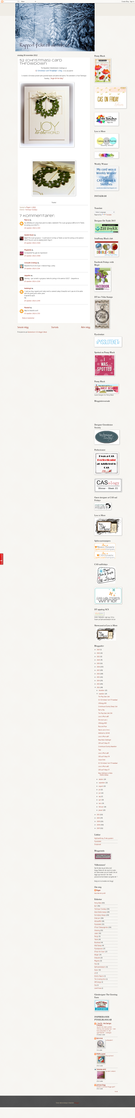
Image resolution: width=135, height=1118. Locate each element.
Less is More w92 (103, 766)
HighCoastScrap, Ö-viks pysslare (103, 838)
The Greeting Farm (100, 979)
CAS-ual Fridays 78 (104, 756)
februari (101, 807)
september (102, 783)
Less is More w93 (103, 753)
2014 (98, 681)
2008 (99, 825)
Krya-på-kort (110, 1056)
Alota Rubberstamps (100, 912)
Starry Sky (101, 710)
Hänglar (96, 955)
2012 (98, 687)
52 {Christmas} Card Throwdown (108, 700)
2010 (98, 818)
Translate (108, 215)
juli (100, 790)
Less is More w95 (103, 716)
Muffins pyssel (101, 1054)
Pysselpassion (98, 949)
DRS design (97, 982)
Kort (95, 906)
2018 (98, 667)
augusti (101, 786)
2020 (98, 660)
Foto (95, 964)
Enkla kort (97, 918)
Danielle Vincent (29, 235)
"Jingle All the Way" (56, 78)
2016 (98, 674)
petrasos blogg (101, 1085)
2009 (98, 821)
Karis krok (100, 1038)
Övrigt (96, 936)
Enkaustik (97, 958)
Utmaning (97, 930)
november (102, 694)
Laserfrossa (97, 988)
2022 (98, 653)
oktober (101, 779)
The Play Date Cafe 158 (105, 713)
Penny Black (98, 903)
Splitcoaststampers (100, 967)
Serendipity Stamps (100, 915)
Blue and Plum (102, 726)
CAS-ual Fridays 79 (103, 743)
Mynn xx (26, 220)
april (100, 800)
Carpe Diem (101, 760)
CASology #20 (102, 723)
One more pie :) (102, 720)
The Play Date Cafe (104, 697)
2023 (98, 650)
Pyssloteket (97, 841)
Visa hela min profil (99, 893)
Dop (95, 985)
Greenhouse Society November (107, 746)
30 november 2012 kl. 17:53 (32, 313)
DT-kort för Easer (99, 952)
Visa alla (116, 1091)
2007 (98, 828)
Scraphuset (97, 844)
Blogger (76, 1103)
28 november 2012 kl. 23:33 (32, 228)
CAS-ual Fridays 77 (103, 770)
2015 (98, 677)
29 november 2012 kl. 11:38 (32, 268)
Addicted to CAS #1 (104, 733)
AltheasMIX (97, 921)
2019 (98, 663)
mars (100, 803)
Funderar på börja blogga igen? (106, 1087)
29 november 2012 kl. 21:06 (32, 281)
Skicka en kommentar (28, 318)
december (102, 690)
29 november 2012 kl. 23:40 (32, 301)
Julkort (96, 933)
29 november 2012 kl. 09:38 (32, 256)
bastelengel (27, 288)
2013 (98, 684)
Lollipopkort (109, 1040)
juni (100, 793)
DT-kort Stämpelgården (101, 927)
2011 (98, 815)
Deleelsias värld (101, 1069)
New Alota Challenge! (104, 740)
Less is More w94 (103, 736)
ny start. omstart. (111, 1071)
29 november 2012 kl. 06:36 (32, 243)
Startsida (54, 327)
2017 (98, 670)
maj (100, 796)
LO (95, 973)
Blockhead (97, 942)
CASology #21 (102, 703)
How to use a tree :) (104, 730)
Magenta (97, 961)
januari (101, 810)
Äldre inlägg (85, 327)
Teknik (96, 939)
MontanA (27, 308)
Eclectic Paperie (99, 976)
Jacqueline (27, 275)
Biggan (99, 890)
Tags (99, 750)
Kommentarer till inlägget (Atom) (37, 332)
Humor (96, 970)
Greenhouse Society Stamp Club (107, 706)
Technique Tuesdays (31, 210)
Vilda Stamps (97, 946)
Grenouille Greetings (30, 263)
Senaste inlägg (22, 327)
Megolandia (27, 250)
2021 (98, 657)
